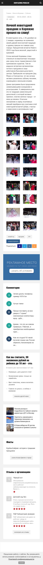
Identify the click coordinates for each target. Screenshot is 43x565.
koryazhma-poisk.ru (21, 3)
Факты (9, 442)
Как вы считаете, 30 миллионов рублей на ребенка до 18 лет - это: (19, 360)
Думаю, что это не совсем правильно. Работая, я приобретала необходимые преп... (24, 328)
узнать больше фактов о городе (21, 457)
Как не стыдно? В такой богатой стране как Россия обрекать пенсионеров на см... (24, 341)
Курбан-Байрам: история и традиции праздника (20, 449)
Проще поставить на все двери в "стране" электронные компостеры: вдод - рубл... (23, 314)
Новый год (11, 236)
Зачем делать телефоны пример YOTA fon (22, 295)
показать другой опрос (21, 396)
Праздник (21, 236)
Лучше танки (18, 304)
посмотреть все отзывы (21, 532)
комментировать (13, 241)
